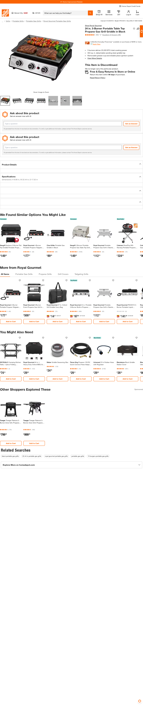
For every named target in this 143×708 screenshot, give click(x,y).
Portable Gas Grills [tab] (24, 274)
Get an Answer (131, 124)
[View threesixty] (53, 101)
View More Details (94, 58)
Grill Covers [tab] (63, 274)
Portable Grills (18, 21)
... (2, 21)
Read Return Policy (97, 78)
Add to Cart (11, 321)
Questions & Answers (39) (111, 35)
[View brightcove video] (65, 101)
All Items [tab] (5, 274)
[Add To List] (134, 28)
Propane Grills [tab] (45, 274)
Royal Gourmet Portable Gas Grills (57, 21)
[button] (71, 165)
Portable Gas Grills (33, 21)
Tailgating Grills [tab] (81, 274)
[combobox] (65, 13)
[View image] (5, 101)
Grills (8, 21)
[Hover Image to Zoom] (41, 57)
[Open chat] (141, 31)
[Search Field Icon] (90, 12)
